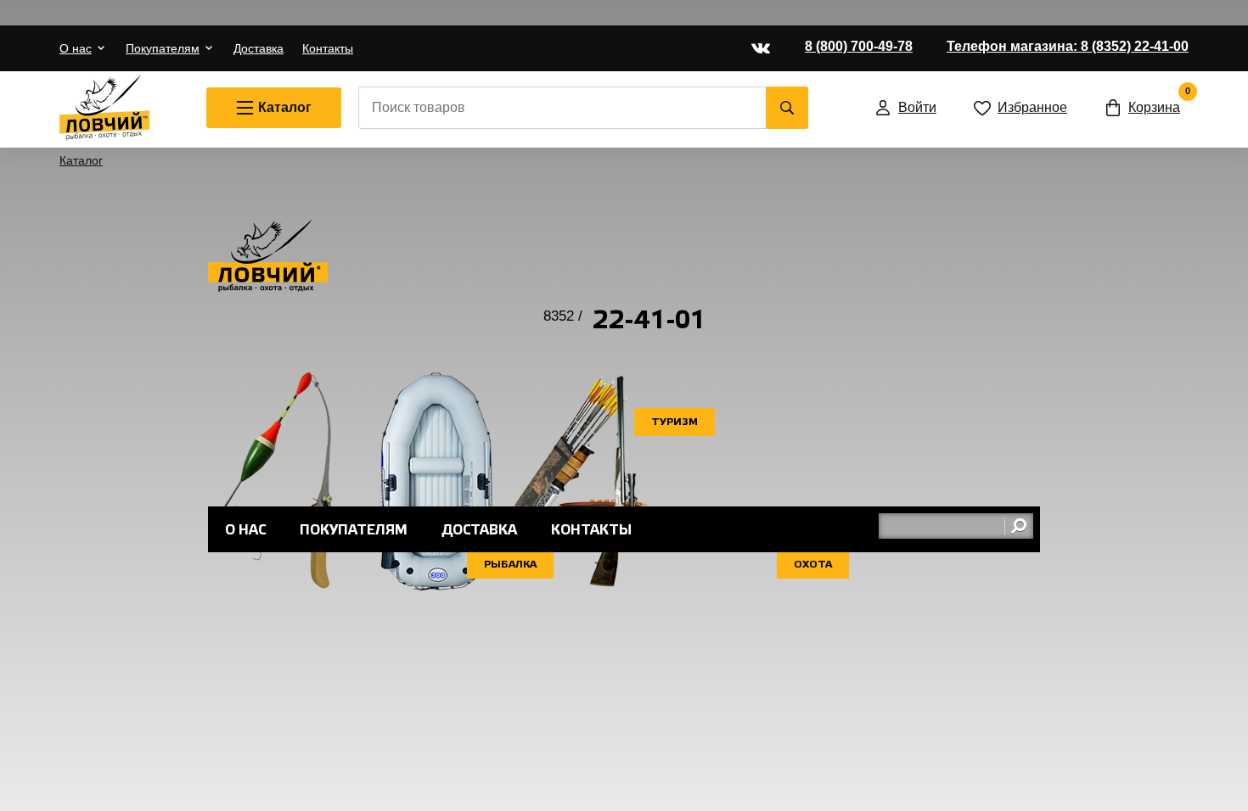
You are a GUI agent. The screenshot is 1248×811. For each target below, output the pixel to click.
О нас (75, 48)
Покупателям (163, 48)
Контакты (327, 48)
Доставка (258, 48)
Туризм (674, 422)
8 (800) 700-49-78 (859, 46)
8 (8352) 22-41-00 (1068, 46)
